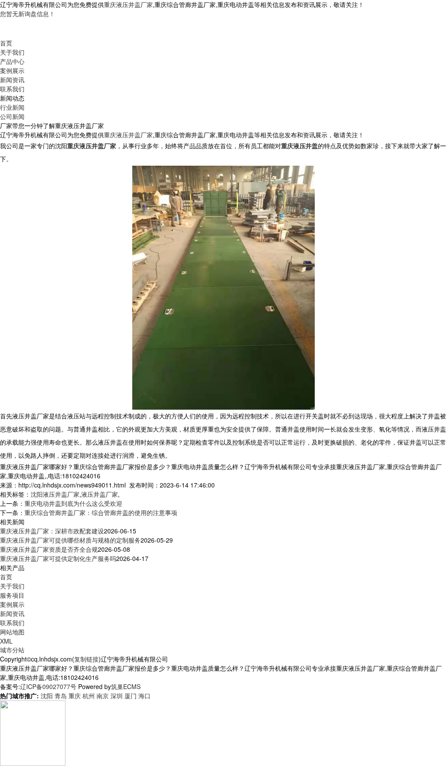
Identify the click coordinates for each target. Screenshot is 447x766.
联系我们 (12, 88)
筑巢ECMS (126, 686)
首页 (6, 42)
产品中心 (12, 61)
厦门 (130, 695)
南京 (102, 695)
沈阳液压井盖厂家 (55, 494)
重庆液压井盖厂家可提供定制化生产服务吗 (58, 558)
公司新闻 (12, 116)
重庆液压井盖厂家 (128, 4)
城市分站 (12, 649)
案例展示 (12, 70)
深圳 (116, 695)
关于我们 (12, 52)
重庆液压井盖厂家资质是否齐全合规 (49, 549)
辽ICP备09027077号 (48, 686)
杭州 (89, 695)
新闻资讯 (12, 79)
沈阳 (47, 695)
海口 (144, 695)
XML (6, 641)
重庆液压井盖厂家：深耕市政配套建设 (52, 530)
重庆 (75, 695)
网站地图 (12, 631)
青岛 (61, 695)
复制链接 (86, 659)
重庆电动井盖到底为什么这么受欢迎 (73, 503)
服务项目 (12, 595)
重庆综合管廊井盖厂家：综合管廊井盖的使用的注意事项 (100, 512)
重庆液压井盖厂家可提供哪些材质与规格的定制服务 (70, 540)
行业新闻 (12, 107)
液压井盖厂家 (99, 494)
